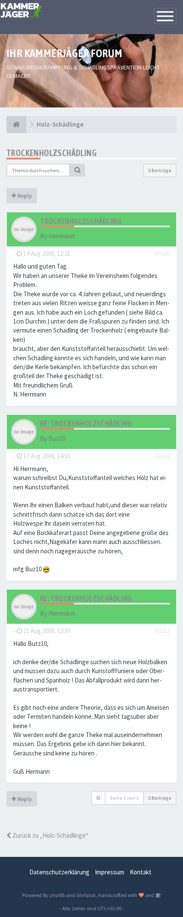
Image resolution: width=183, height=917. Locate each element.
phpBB (57, 894)
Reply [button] (24, 196)
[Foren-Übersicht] (16, 124)
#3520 (162, 253)
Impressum (109, 872)
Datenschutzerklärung (59, 872)
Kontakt (141, 872)
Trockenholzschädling (51, 153)
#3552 (162, 631)
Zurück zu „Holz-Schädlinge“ (49, 835)
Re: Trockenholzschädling (86, 423)
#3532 (162, 456)
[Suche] (77, 170)
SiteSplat (86, 894)
